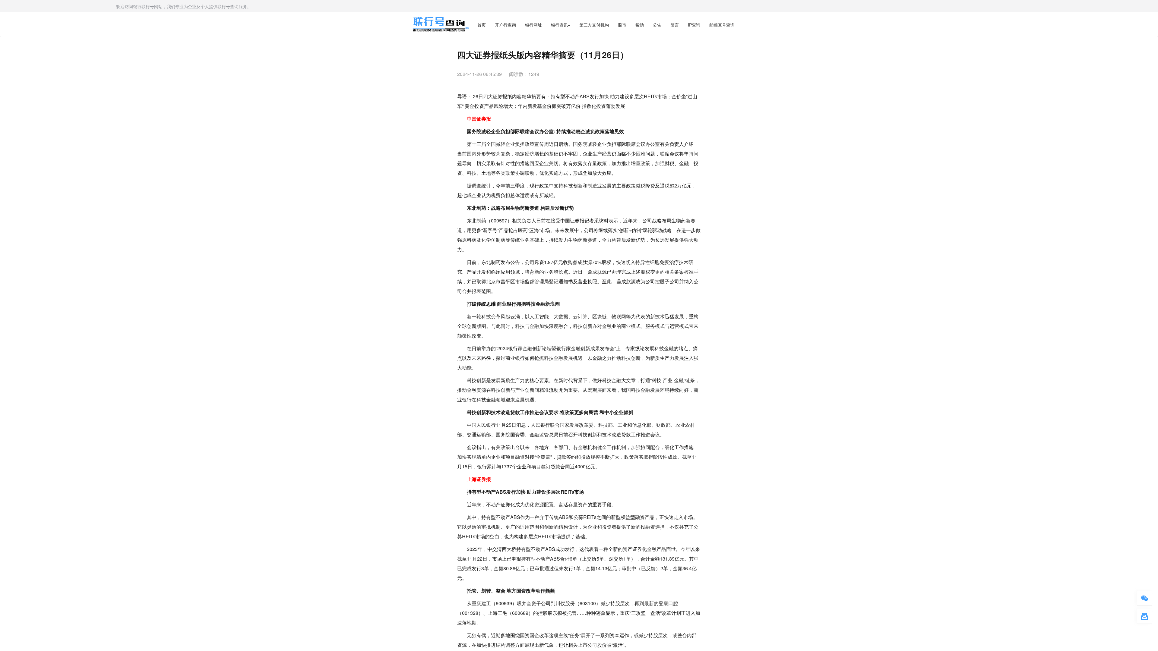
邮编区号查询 (722, 25)
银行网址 (533, 25)
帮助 (639, 25)
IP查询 (694, 25)
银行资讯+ (560, 25)
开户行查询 (505, 25)
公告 (657, 25)
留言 (674, 25)
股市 (622, 25)
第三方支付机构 (594, 25)
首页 (481, 25)
